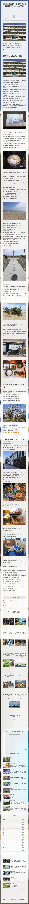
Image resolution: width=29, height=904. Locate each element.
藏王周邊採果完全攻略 (14, 783)
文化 (8, 698)
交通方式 (13, 847)
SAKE (13, 822)
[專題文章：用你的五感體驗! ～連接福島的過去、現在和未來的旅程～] (8, 642)
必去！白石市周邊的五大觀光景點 (16, 759)
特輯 (13, 834)
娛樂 (13, 842)
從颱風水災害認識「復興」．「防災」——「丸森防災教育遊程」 (8, 675)
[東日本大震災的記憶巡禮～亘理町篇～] (20, 684)
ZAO (13, 819)
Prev (5, 725)
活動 (13, 827)
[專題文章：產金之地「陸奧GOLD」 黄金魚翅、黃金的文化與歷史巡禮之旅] (8, 621)
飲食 (13, 832)
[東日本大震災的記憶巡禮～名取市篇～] (20, 663)
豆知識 (13, 829)
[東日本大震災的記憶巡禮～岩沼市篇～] (14, 704)
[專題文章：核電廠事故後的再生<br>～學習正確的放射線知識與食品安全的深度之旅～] (20, 642)
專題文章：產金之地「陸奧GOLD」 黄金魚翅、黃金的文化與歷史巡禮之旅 (8, 634)
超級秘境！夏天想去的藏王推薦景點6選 (17, 777)
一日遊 (13, 837)
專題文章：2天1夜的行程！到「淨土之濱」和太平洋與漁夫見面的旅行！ (20, 634)
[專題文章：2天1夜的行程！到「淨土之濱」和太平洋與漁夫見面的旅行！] (20, 621)
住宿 (13, 824)
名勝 (13, 845)
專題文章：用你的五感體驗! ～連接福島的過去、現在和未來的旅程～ (8, 654)
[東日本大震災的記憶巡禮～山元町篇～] (8, 684)
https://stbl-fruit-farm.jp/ (13, 432)
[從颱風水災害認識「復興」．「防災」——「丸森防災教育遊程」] (8, 663)
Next (24, 725)
